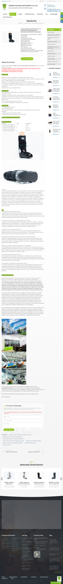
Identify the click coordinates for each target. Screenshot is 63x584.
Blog (12, 578)
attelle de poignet (51, 53)
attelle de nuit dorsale (52, 41)
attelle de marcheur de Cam (30, 443)
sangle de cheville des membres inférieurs (26, 569)
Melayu (32, 580)
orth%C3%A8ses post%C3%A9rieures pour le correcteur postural (27, 548)
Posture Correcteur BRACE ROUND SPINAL (26, 545)
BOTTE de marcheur (7, 445)
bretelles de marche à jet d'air (26, 563)
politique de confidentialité (33, 582)
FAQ (46, 14)
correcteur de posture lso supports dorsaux (26, 560)
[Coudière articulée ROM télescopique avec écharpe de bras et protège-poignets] (50, 90)
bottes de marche (27, 23)
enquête (15, 471)
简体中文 (40, 580)
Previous (2, 478)
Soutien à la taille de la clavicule (26, 566)
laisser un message (55, 582)
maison (3, 577)
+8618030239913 (51, 6)
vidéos (20, 14)
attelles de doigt (51, 59)
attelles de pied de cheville (53, 35)
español (19, 580)
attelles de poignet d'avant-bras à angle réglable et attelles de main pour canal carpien (56, 122)
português (24, 580)
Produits (12, 14)
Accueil (5, 14)
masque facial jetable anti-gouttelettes (27, 539)
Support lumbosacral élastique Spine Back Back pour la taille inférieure (57, 114)
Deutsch (11, 580)
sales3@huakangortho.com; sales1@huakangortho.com (54, 10)
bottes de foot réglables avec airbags (34, 440)
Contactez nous (7, 17)
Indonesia (36, 580)
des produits (24, 577)
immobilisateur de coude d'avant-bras (53, 47)
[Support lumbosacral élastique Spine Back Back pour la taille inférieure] (50, 115)
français (3, 580)
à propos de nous (29, 14)
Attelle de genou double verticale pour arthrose (56, 82)
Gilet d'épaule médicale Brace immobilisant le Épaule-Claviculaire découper (56, 106)
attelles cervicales (51, 56)
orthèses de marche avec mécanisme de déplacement (14, 438)
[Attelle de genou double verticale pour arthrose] (50, 82)
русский (15, 580)
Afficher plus (55, 77)
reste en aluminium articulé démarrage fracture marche (14, 440)
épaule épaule (51, 51)
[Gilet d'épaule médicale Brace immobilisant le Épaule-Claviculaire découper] (50, 106)
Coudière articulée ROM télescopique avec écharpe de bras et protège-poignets (56, 90)
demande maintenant (26, 58)
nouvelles (40, 14)
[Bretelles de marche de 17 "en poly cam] (54, 475)
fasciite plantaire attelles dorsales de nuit (26, 552)
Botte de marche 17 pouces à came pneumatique (13, 436)
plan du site (4, 578)
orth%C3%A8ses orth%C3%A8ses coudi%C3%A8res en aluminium (25, 556)
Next (61, 478)
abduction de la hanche (53, 61)
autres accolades (51, 64)
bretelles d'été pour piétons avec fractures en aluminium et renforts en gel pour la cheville (9, 483)
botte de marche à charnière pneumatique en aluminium (20, 434)
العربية (28, 580)
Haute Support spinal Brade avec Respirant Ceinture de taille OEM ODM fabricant (56, 98)
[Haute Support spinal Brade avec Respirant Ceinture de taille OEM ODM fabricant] (50, 98)
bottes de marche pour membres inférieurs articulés (13, 443)
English (7, 580)
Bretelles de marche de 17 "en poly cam (54, 483)
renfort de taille (51, 32)
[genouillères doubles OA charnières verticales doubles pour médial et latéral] (50, 131)
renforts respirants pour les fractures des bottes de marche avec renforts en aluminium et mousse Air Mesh (24, 483)
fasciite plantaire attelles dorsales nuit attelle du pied (27, 542)
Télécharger (53, 14)
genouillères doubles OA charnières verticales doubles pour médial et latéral (57, 131)
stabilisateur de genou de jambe (53, 38)
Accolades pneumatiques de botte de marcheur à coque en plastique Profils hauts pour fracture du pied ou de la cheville (56, 74)
